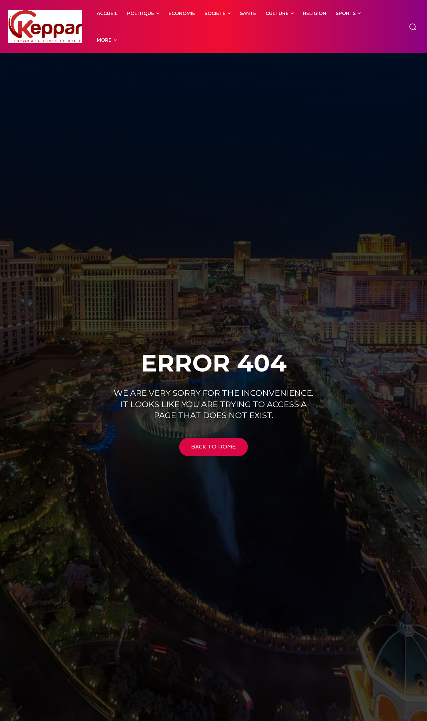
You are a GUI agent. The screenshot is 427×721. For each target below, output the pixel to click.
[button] (412, 26)
